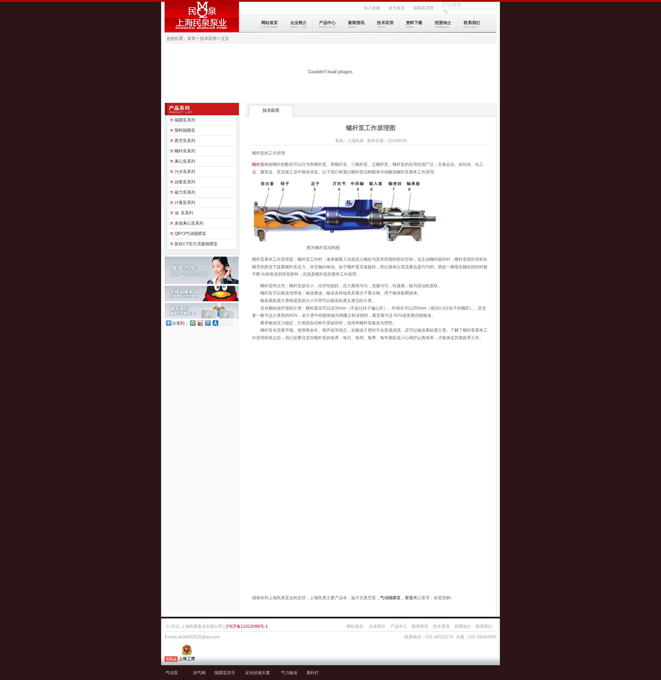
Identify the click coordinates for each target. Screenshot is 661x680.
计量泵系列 (185, 202)
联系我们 (472, 22)
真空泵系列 (185, 140)
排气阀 (199, 672)
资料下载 (414, 22)
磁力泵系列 (185, 192)
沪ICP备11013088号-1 (246, 626)
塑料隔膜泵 (185, 130)
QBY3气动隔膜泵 (190, 233)
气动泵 (172, 672)
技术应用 (385, 22)
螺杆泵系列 (185, 151)
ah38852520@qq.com (199, 637)
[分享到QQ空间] (192, 323)
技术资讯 (441, 626)
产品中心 (327, 22)
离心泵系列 (185, 161)
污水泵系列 (185, 171)
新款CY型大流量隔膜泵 (196, 243)
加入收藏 (372, 8)
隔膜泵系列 (185, 120)
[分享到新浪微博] (200, 323)
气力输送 (289, 672)
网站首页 (269, 22)
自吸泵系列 (185, 182)
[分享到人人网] (215, 323)
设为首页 (396, 8)
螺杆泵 (258, 164)
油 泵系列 (184, 213)
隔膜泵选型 (423, 8)
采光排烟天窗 (257, 672)
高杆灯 (312, 672)
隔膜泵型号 (224, 672)
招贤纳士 (443, 22)
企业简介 (298, 22)
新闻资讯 (356, 22)
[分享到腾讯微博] (207, 323)
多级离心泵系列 (189, 223)
